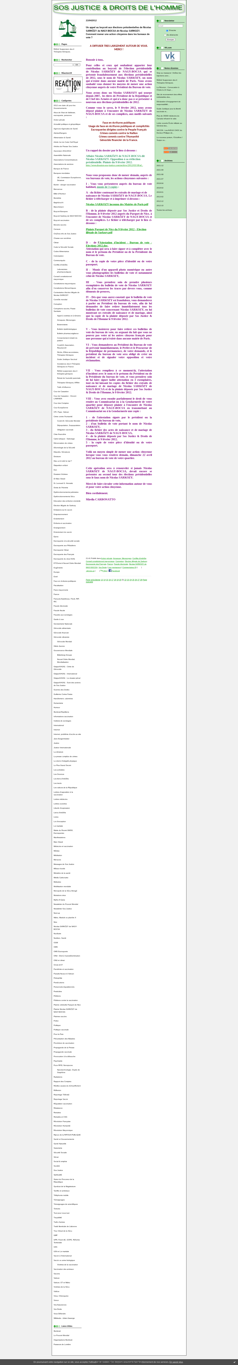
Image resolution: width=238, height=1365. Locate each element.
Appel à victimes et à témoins (69, 316)
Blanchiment (59, 207)
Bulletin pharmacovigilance (68, 333)
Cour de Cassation (61, 391)
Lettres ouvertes (60, 804)
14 (104, 580)
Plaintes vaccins (60, 1016)
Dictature (57, 456)
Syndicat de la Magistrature (65, 1186)
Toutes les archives (164, 210)
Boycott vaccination (61, 220)
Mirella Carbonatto (61, 878)
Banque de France (61, 169)
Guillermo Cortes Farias (63, 694)
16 (110, 580)
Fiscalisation (58, 585)
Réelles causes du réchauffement (67, 1086)
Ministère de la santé (62, 873)
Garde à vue (59, 619)
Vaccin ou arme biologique (64, 1260)
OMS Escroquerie (61, 951)
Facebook (115, 571)
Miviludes (57, 882)
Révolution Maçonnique (63, 1130)
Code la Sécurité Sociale (64, 247)
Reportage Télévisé (61, 1095)
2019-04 (160, 183)
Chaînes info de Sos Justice (65, 234)
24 (131, 580)
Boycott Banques (61, 211)
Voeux (56, 1300)
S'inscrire (172, 30)
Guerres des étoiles (61, 690)
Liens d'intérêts (60, 813)
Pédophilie (58, 978)
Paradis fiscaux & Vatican (64, 974)
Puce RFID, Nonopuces (63, 1065)
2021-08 (160, 174)
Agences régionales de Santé (66, 129)
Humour (57, 707)
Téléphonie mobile (61, 1195)
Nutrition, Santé (60, 938)
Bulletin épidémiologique (67, 329)
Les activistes (59, 770)
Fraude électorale (61, 606)
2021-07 (160, 179)
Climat (56, 242)
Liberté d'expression (62, 808)
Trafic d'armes (59, 1222)
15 (107, 580)
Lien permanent (114, 567)
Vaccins (57, 1274)
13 (102, 580)
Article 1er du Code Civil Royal (66, 142)
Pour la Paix (58, 1034)
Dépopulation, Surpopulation (68, 425)
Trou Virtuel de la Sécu (63, 1231)
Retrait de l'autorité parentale (68, 378)
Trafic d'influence (64, 387)
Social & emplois (60, 1161)
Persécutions (59, 983)
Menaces (57, 860)
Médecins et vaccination (63, 846)
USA (55, 1247)
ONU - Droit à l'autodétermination (67, 956)
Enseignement (59, 528)
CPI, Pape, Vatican (61, 412)
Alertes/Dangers (60, 133)
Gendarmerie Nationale (63, 624)
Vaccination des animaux (64, 1269)
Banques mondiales (62, 173)
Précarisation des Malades (64, 1039)
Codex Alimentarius (61, 251)
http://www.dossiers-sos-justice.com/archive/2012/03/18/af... (114, 165)
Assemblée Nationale (62, 155)
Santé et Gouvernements (64, 1139)
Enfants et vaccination (63, 523)
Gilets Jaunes (59, 646)
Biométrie (57, 198)
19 (118, 580)
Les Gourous (59, 774)
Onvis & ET (58, 965)
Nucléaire (57, 934)
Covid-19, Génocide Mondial (68, 421)
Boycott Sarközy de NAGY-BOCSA (68, 216)
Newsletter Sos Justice (63, 909)
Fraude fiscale (59, 610)
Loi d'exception (60, 821)
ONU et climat (59, 960)
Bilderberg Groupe (64, 655)
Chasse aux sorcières (62, 238)
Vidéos (56, 1291)
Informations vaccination (63, 716)
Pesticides (58, 991)
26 (136, 580)
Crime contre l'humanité (63, 416)
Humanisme (58, 703)
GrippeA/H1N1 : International (65, 674)
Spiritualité (58, 1175)
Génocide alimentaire (62, 628)
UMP (55, 1235)
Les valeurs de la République (65, 788)
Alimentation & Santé (62, 138)
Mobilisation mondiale (62, 886)
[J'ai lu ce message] (234, 1362)
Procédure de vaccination (64, 1043)
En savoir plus (176, 1362)
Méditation (58, 855)
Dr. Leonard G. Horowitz (63, 483)
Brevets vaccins (60, 225)
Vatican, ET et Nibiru (62, 1282)
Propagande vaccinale (63, 1052)
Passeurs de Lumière (62, 1344)
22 (125, 580)
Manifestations (59, 837)
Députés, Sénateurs (62, 452)
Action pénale (59, 120)
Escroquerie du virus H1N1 (64, 559)
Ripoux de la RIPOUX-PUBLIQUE (67, 1135)
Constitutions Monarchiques (65, 288)
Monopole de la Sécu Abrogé (65, 891)
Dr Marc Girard (59, 479)
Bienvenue (58, 189)
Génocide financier (61, 633)
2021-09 (160, 170)
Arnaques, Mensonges (66, 320)
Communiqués (59, 260)
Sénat (56, 1157)
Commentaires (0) (129, 567)
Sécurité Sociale (60, 1152)
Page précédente (93, 580)
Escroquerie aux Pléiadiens (65, 545)
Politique (57, 1025)
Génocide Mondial (64, 642)
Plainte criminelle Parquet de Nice (67, 1005)
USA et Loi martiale (61, 1251)
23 (128, 580)
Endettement (59, 519)
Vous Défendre (60, 1314)
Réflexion (57, 1090)
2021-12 (160, 165)
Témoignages (59, 1200)
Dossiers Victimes (61, 474)
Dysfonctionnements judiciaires (66, 492)
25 (133, 580)
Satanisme (58, 1148)
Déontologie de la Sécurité (64, 448)
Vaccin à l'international (63, 1256)
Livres (56, 817)
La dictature (58, 752)
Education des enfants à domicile (67, 501)
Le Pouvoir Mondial (61, 1335)
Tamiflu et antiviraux (62, 1191)
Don (55, 470)
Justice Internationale (62, 748)
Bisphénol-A (58, 203)
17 (112, 580)
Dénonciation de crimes (63, 443)
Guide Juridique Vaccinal (67, 359)
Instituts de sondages (62, 721)
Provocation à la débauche (64, 1056)
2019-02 (160, 188)
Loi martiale (58, 826)
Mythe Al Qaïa (59, 900)
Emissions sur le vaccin (63, 510)
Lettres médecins (60, 799)
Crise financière (60, 434)
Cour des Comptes (61, 403)
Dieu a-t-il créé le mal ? (63, 461)
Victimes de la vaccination (67, 1265)
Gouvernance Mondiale (63, 650)
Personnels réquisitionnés (64, 987)
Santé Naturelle (60, 1144)
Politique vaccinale (61, 1030)
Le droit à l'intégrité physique (65, 761)
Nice (55, 922)
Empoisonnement (61, 514)
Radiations (58, 1077)
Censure (57, 229)
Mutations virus (60, 895)
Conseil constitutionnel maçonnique (100, 561)
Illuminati (57, 1331)
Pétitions (57, 996)
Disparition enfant (61, 465)
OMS (56, 947)
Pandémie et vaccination (64, 969)
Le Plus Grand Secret (62, 765)
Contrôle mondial (60, 299)
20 (120, 580)
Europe (57, 572)
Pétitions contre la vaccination (66, 1000)
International (59, 725)
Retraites (57, 1113)
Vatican (57, 1278)
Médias (56, 851)
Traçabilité (58, 1217)
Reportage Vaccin (61, 1099)
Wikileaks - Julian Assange (64, 1318)
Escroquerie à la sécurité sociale (67, 541)
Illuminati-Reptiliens (61, 712)
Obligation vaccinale (65, 430)
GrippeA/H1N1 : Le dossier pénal (67, 678)
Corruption (58, 304)
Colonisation (59, 256)
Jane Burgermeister (61, 739)
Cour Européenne (61, 408)
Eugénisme (58, 568)
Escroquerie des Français (64, 554)
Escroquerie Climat (61, 550)
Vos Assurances (60, 1305)
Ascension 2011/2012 (62, 151)
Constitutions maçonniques (64, 284)
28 (141, 580)
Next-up (57, 913)
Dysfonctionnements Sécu (64, 496)
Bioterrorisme (62, 325)
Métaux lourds (59, 869)
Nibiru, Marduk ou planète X (65, 918)
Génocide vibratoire (61, 637)
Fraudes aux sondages (63, 615)
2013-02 (160, 197)
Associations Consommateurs (65, 160)
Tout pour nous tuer (62, 1213)
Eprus (56, 537)
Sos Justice (58, 1170)
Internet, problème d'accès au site (67, 734)
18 (115, 580)
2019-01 (160, 192)
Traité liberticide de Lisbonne (65, 1226)
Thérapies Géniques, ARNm (68, 383)
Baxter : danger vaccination (65, 185)
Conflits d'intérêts (60, 265)
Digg (105, 571)
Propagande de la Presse (64, 1048)
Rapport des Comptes (62, 1081)
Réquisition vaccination (63, 1104)
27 (138, 580)
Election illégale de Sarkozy (65, 505)
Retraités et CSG (60, 1117)
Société (57, 1166)
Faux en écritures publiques (65, 581)
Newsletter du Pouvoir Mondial (66, 904)
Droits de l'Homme (61, 488)
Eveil (55, 577)
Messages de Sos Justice (64, 864)
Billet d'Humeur (60, 194)
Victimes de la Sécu (62, 1287)
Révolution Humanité (62, 1126)
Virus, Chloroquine (61, 1296)
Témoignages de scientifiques (66, 1204)
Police (56, 1021)
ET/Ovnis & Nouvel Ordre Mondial (67, 563)
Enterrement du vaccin (63, 532)
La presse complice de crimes (65, 756)
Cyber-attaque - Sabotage (64, 439)
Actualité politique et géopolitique (67, 124)
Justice (56, 743)
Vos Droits (58, 1309)
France (56, 594)
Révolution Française (62, 1121)
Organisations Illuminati (63, 1340)
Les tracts (58, 783)
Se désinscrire (172, 35)
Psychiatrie (58, 1061)
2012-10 (160, 205)
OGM (56, 943)
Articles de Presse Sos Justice (66, 146)
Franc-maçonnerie (61, 590)
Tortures (57, 1209)
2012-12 (160, 201)
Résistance (58, 1108)
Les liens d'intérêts (61, 779)
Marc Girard (58, 842)
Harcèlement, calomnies (63, 699)
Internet (57, 730)
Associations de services (63, 164)
